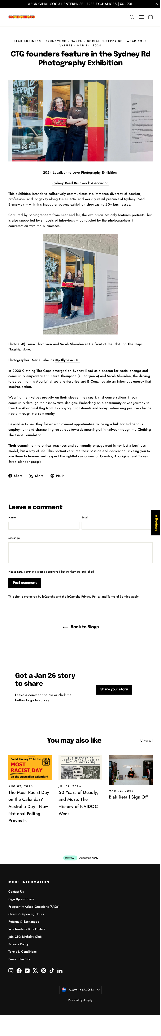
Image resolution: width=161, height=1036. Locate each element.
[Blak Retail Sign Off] (131, 770)
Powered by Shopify (80, 1000)
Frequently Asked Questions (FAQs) (34, 906)
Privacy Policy (91, 596)
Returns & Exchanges (23, 921)
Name (12, 517)
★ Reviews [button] (156, 522)
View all (146, 740)
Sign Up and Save (21, 899)
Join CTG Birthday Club (25, 936)
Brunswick (55, 41)
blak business (27, 41)
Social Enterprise (104, 41)
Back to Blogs (84, 627)
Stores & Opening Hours (26, 914)
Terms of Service (119, 596)
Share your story (114, 689)
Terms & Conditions (22, 951)
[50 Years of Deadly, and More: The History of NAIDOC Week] (80, 767)
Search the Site (19, 959)
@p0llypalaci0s (67, 360)
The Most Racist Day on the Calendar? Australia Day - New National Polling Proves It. (28, 806)
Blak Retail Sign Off (128, 797)
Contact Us (16, 891)
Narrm (77, 41)
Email (85, 517)
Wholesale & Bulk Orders (26, 929)
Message (14, 538)
